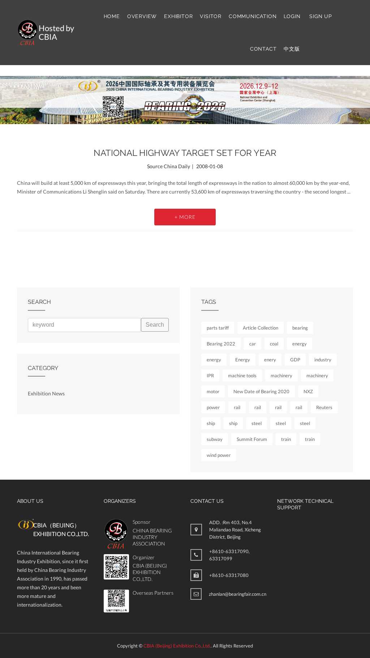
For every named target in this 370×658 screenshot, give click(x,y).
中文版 (292, 49)
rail (237, 407)
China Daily (177, 166)
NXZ (308, 391)
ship (211, 423)
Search (155, 325)
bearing (300, 328)
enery (270, 359)
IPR (210, 375)
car (252, 344)
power (213, 407)
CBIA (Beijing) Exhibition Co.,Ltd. (177, 646)
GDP (295, 359)
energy (299, 344)
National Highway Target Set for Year (185, 153)
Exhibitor (178, 16)
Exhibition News (46, 393)
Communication (252, 16)
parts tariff (218, 328)
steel (256, 423)
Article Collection (260, 328)
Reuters (324, 407)
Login (292, 16)
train (286, 439)
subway (215, 439)
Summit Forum (252, 439)
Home (112, 16)
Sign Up (320, 16)
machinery (281, 375)
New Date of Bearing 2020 (261, 391)
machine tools (242, 375)
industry (322, 359)
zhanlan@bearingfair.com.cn (237, 594)
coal (274, 344)
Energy (242, 359)
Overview (142, 16)
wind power (219, 455)
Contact (263, 49)
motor (213, 391)
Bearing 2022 (221, 344)
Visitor (210, 16)
